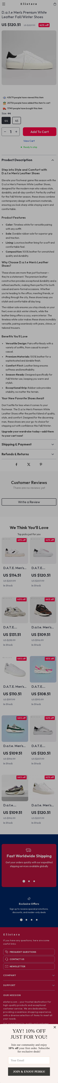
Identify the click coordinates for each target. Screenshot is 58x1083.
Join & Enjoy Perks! (29, 1071)
